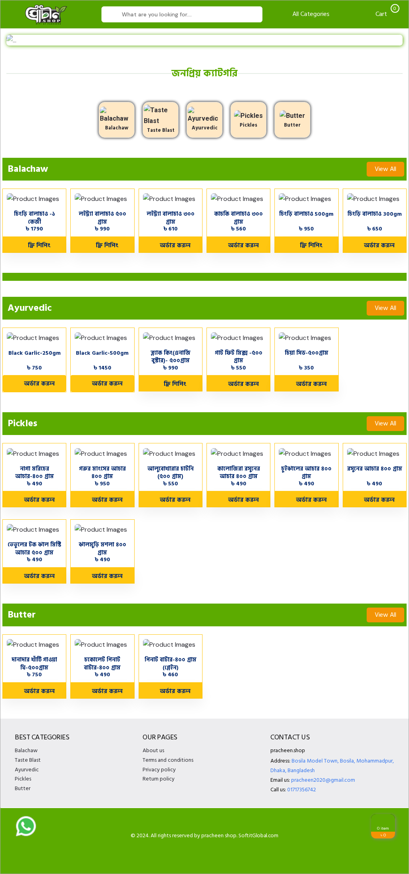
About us (153, 750)
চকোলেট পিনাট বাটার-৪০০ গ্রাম (102, 663)
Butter (292, 125)
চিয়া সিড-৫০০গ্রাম (306, 353)
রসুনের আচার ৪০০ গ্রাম (374, 468)
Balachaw (116, 128)
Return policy (159, 778)
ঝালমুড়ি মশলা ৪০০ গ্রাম (102, 548)
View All (385, 169)
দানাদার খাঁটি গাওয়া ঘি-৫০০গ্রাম (34, 663)
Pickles (248, 125)
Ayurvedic (205, 128)
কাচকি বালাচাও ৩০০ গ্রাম (238, 217)
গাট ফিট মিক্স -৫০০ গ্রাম (238, 356)
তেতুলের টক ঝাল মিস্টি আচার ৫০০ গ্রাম (34, 548)
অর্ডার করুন (37, 384)
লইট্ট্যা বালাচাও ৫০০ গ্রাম (102, 217)
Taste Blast (161, 130)
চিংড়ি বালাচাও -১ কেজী (34, 217)
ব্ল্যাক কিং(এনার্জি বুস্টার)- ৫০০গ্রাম (171, 356)
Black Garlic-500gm (102, 353)
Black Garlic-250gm (34, 353)
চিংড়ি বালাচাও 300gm (374, 213)
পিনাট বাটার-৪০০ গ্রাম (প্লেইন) (171, 663)
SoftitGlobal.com (258, 835)
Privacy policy (159, 769)
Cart (385, 14)
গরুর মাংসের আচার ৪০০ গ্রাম (102, 472)
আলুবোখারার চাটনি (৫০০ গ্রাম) (170, 472)
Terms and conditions (168, 760)
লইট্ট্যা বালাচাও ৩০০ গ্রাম (171, 217)
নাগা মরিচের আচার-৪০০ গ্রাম (34, 472)
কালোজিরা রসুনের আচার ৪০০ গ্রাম (238, 472)
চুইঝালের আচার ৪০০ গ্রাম (306, 472)
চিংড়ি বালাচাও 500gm (306, 213)
